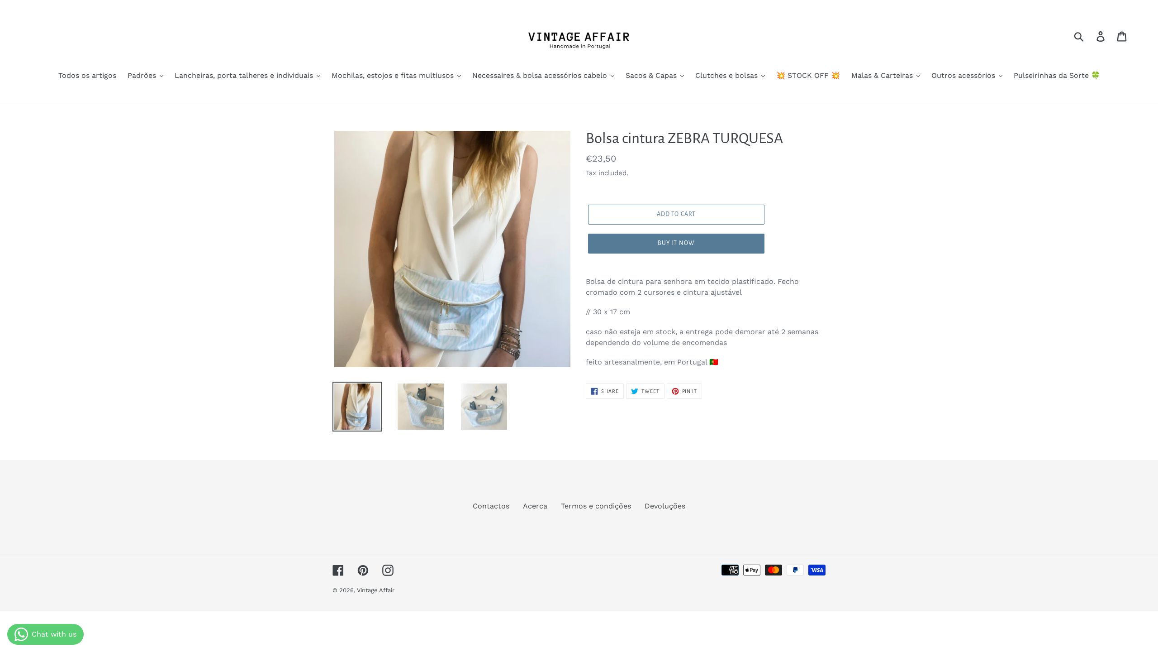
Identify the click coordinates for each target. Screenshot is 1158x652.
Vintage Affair (375, 590)
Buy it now (676, 243)
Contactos (491, 506)
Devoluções (665, 506)
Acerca (535, 506)
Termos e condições (596, 506)
